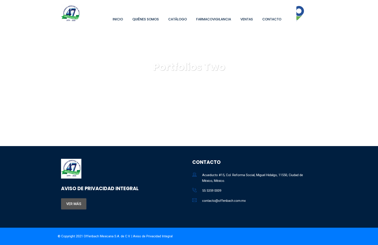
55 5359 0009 (211, 191)
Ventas (246, 19)
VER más (73, 204)
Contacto (271, 19)
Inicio (118, 19)
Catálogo (177, 19)
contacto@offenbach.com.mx (224, 201)
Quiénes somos (145, 19)
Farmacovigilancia (213, 19)
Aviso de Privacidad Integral (153, 236)
